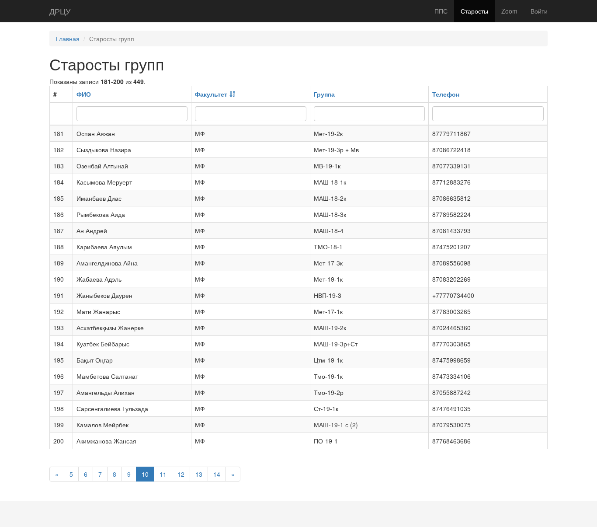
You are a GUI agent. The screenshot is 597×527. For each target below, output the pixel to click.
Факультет (211, 94)
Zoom (509, 11)
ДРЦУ (59, 11)
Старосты (474, 11)
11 (163, 474)
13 (198, 474)
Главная (68, 38)
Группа (324, 94)
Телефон (445, 94)
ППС (441, 11)
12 (180, 474)
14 (216, 474)
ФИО (83, 94)
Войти (539, 11)
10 (145, 474)
